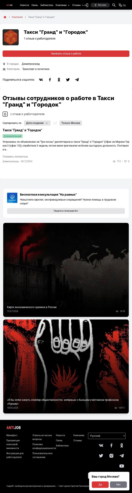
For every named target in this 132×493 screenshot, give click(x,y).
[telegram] (76, 79)
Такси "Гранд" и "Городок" (22, 130)
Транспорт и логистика (35, 69)
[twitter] (67, 79)
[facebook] (49, 79)
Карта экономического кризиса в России (32, 307)
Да (100, 484)
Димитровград (31, 63)
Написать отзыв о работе (66, 53)
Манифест (12, 435)
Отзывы (76, 5)
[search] (114, 5)
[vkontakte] (40, 79)
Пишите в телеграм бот (66, 211)
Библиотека (47, 5)
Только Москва (70, 123)
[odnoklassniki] (58, 79)
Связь (35, 5)
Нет (118, 484)
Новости (24, 5)
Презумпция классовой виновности (13, 444)
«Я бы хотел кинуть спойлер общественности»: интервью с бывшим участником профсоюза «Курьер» (63, 401)
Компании (61, 5)
